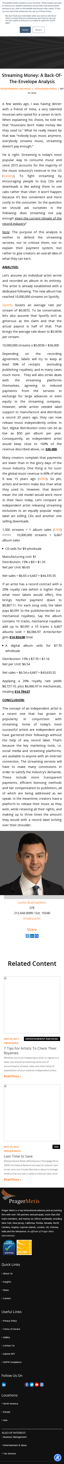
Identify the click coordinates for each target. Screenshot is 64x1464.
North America (10, 1403)
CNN (57, 530)
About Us (8, 1273)
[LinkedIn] (4, 1384)
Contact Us (9, 1345)
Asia (5, 1420)
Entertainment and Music (15, 88)
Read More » (12, 1076)
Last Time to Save (18, 1156)
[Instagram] (42, 1384)
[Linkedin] (32, 936)
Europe (6, 1411)
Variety (8, 176)
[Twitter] (28, 936)
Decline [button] (38, 29)
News (6, 1290)
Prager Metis (12, 1151)
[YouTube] (37, 1384)
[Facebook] (37, 936)
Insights (7, 1281)
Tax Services (9, 1453)
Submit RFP (9, 1353)
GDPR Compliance (12, 1362)
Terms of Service (11, 1329)
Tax (56, 1146)
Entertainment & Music (15, 1445)
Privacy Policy (10, 1320)
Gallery (6, 1337)
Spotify (8, 305)
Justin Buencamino (32, 902)
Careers (7, 1298)
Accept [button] (25, 29)
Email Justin (32, 918)
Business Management (15, 1436)
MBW (42, 479)
